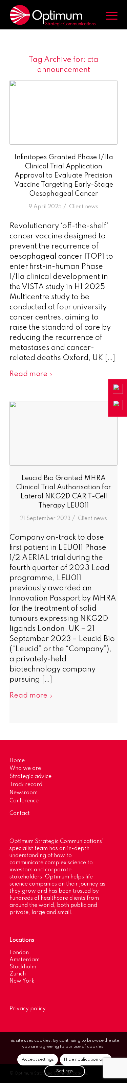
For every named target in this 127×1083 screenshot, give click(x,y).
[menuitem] (108, 15)
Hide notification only (86, 1059)
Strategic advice (30, 776)
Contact (19, 813)
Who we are (25, 768)
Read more (28, 374)
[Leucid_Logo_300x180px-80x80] (63, 433)
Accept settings (38, 1059)
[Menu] (108, 15)
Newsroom (23, 793)
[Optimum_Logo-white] (52, 15)
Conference (24, 801)
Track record (25, 784)
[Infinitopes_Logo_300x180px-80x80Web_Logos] (63, 112)
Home (17, 760)
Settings (64, 1071)
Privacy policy (27, 1009)
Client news (83, 207)
